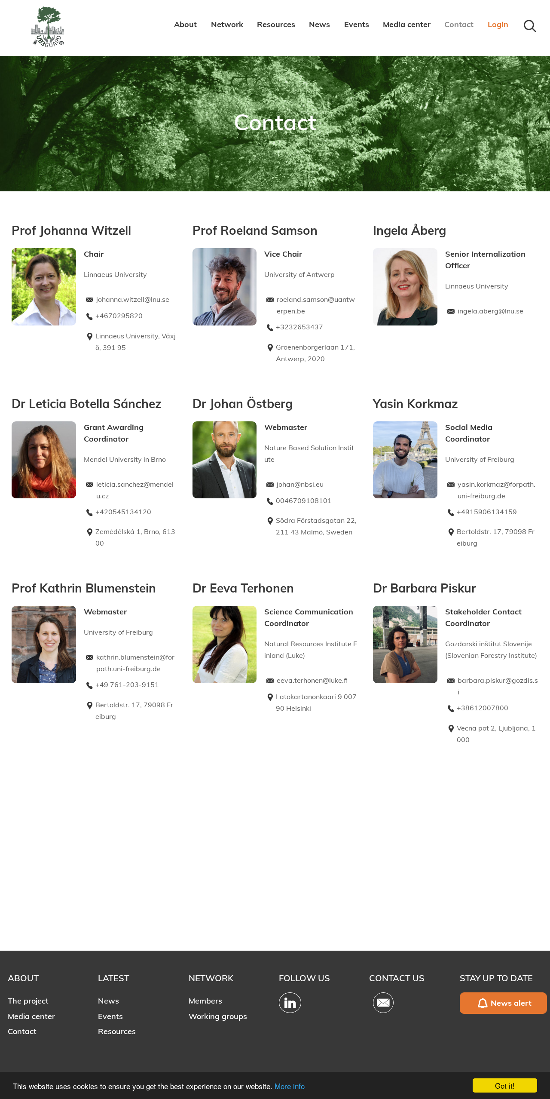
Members (205, 1001)
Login (498, 24)
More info (290, 1086)
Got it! (505, 1085)
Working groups (218, 1016)
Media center (407, 24)
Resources (276, 24)
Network (227, 24)
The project (28, 1001)
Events (356, 24)
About (185, 24)
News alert (511, 1003)
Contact (459, 24)
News (319, 24)
